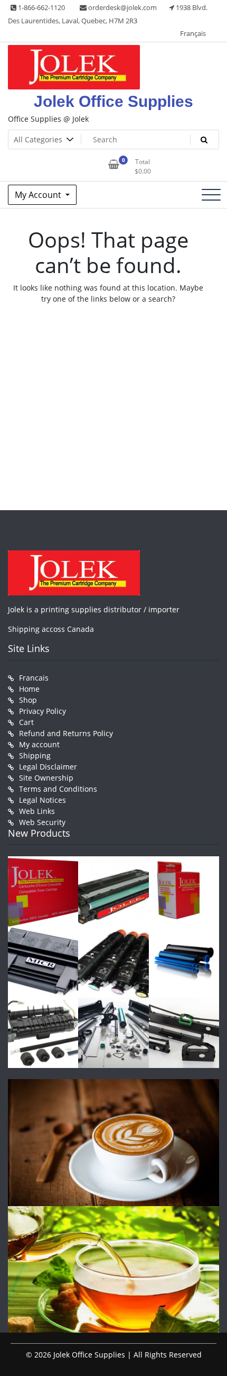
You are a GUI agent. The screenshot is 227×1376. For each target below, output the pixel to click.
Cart (26, 722)
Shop (28, 700)
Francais (34, 678)
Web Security (42, 822)
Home (29, 689)
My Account (39, 195)
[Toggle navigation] (211, 195)
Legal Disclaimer (48, 767)
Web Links (37, 811)
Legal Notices (42, 800)
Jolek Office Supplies (113, 101)
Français (193, 33)
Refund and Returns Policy (66, 733)
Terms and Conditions (58, 789)
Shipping (35, 755)
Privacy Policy (42, 711)
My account (39, 744)
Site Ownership (46, 778)
